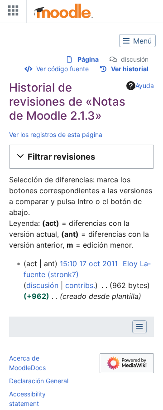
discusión (135, 59)
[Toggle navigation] (11, 12)
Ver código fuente (62, 69)
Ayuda (144, 85)
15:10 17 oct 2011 (89, 263)
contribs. (80, 285)
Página (88, 59)
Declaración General (38, 381)
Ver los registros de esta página (55, 134)
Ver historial (130, 69)
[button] (81, 156)
